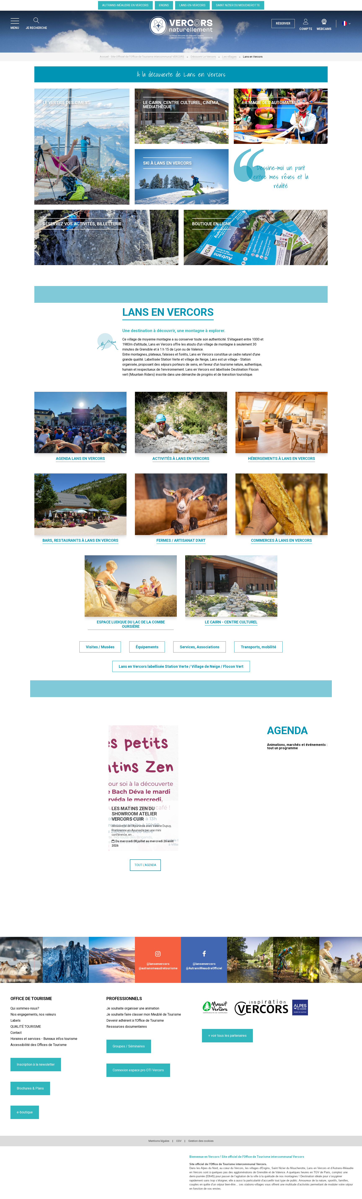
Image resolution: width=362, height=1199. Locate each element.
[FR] (346, 23)
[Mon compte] (305, 21)
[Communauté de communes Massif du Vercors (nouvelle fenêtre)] (216, 1007)
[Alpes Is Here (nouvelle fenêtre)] (300, 1007)
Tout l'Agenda (145, 865)
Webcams (324, 21)
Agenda (287, 731)
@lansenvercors (158, 964)
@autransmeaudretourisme (158, 968)
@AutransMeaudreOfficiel (204, 968)
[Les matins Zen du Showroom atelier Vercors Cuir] (143, 788)
